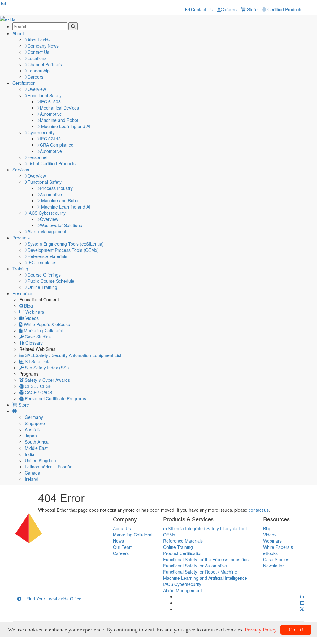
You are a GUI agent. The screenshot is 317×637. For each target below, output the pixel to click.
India (29, 454)
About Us (122, 528)
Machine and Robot (59, 120)
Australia (33, 429)
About (18, 33)
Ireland (31, 479)
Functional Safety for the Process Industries (206, 559)
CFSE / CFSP (37, 386)
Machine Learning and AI (65, 126)
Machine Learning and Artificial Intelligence (205, 578)
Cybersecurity (41, 132)
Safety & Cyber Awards (47, 380)
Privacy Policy (261, 630)
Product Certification (183, 553)
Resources (22, 293)
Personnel (37, 157)
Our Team (123, 547)
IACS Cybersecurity (47, 213)
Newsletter (273, 565)
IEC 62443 (50, 139)
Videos (31, 318)
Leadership (39, 70)
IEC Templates (42, 262)
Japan (31, 436)
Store (252, 9)
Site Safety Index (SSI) (46, 367)
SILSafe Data (37, 361)
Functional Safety (45, 95)
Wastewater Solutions (61, 225)
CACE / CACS (38, 392)
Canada (32, 473)
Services (20, 169)
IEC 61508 (50, 101)
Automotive (51, 114)
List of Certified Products (52, 163)
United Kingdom (40, 460)
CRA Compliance (56, 145)
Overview (37, 89)
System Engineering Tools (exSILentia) (66, 244)
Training (20, 268)
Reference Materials (47, 256)
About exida (39, 40)
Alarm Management (47, 231)
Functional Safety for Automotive (195, 565)
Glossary (33, 343)
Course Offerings (44, 275)
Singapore (35, 423)
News (118, 541)
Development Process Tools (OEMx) (63, 250)
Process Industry (56, 188)
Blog (28, 306)
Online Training (42, 287)
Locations (37, 58)
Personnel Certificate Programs (55, 398)
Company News (43, 46)
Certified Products (284, 9)
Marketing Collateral (43, 330)
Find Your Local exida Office (51, 599)
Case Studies (37, 337)
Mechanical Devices (59, 108)
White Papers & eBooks (46, 324)
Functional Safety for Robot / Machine (200, 572)
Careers (229, 9)
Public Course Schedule (51, 281)
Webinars (34, 312)
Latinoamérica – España (48, 466)
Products (21, 238)
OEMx (169, 535)
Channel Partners (45, 64)
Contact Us (201, 9)
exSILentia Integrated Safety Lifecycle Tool (205, 528)
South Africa (37, 442)
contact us (259, 510)
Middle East (36, 448)
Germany (34, 417)
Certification (24, 83)
